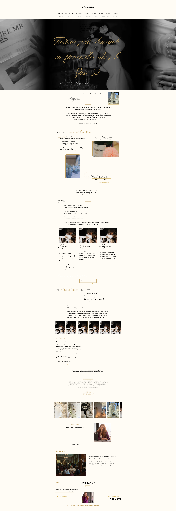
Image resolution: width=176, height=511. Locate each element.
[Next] (168, 387)
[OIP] (110, 499)
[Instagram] (93, 502)
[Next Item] (118, 410)
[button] (117, 155)
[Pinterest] (118, 499)
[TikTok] (115, 499)
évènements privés (78, 371)
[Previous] (7, 387)
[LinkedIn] (120, 499)
